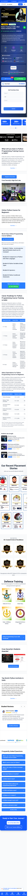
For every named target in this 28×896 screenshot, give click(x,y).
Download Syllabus (9, 239)
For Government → (22, 1)
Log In (20, 4)
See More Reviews (13, 725)
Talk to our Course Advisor (13, 827)
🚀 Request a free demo (9, 176)
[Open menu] (24, 4)
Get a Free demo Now (13, 822)
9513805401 (21, 61)
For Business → (14, 1)
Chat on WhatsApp (14, 286)
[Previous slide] (2, 15)
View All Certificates (13, 666)
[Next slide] (25, 15)
